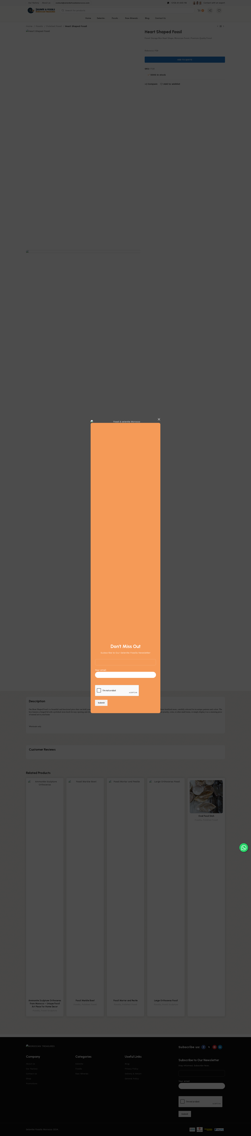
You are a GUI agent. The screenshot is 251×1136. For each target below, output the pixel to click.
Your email (100, 670)
